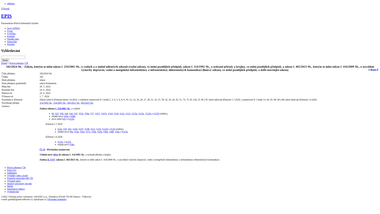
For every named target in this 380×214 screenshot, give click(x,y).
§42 (71, 113)
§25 (57, 113)
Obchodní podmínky (57, 199)
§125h (71, 119)
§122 (122, 113)
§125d (105, 129)
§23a (59, 129)
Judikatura (12, 173)
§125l (156, 113)
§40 (66, 113)
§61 (70, 129)
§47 (76, 113)
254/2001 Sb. (59, 103)
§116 (110, 113)
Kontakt (11, 36)
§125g (148, 113)
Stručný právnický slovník (19, 183)
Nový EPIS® (13, 28)
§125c (141, 113)
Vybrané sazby (14, 181)
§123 (128, 113)
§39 (61, 113)
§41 (64, 119)
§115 (93, 129)
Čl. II (42, 149)
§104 (75, 129)
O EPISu (11, 33)
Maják (10, 186)
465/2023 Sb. (87, 103)
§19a (66, 116)
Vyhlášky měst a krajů (17, 175)
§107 (97, 113)
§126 (112, 129)
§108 (87, 129)
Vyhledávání (13, 191)
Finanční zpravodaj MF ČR (20, 178)
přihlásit (11, 3)
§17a (88, 131)
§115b (125, 131)
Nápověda (12, 41)
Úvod (9, 31)
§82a (55, 154)
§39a (117, 131)
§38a (72, 144)
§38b (73, 116)
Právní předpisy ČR (19, 63)
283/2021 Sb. (73, 103)
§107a (104, 113)
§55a (81, 113)
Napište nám (13, 39)
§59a (87, 113)
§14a (76, 131)
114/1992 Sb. (46, 103)
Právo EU (11, 170)
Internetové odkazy (16, 189)
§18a (94, 131)
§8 (53, 113)
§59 (65, 129)
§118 (116, 113)
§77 (92, 113)
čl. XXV (51, 159)
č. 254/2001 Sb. (62, 108)
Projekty (11, 44)
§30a (105, 131)
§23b (99, 131)
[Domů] (5, 8)
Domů (4, 63)
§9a (71, 131)
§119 (98, 129)
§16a (82, 131)
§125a (134, 113)
